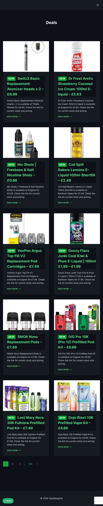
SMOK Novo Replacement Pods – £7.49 (24, 342)
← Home (8, 501)
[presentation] (26, 56)
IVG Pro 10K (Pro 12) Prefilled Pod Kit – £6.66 (76, 342)
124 (30, 464)
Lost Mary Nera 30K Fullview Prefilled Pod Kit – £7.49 (25, 422)
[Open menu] (97, 5)
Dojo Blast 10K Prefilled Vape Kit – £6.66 (75, 422)
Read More (13, 117)
